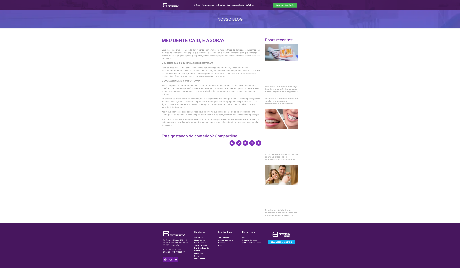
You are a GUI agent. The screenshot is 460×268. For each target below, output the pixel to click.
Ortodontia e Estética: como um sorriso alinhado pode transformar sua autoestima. (281, 101)
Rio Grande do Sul (201, 248)
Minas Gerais (199, 240)
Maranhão (198, 253)
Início (197, 5)
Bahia (196, 256)
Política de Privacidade (251, 243)
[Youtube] (175, 259)
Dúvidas (250, 5)
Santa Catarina (200, 245)
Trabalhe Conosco (249, 240)
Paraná (197, 251)
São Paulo (198, 237)
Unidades (220, 5)
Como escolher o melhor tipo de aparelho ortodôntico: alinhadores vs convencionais (281, 157)
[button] (232, 143)
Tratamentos (208, 5)
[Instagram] (170, 259)
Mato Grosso (199, 259)
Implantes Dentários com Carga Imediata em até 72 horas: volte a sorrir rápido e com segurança (281, 89)
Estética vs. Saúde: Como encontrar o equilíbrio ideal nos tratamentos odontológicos (281, 212)
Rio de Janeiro (200, 243)
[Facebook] (165, 259)
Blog (220, 245)
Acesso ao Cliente (235, 5)
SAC (244, 237)
